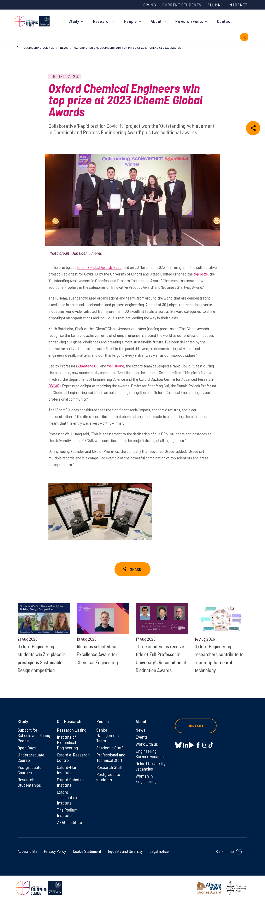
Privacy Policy (55, 851)
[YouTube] (191, 745)
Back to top (225, 851)
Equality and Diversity (125, 851)
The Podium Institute (67, 812)
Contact (224, 21)
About (156, 21)
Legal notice (159, 851)
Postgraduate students (108, 776)
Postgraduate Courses (29, 769)
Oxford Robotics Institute (70, 782)
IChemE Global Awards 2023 (99, 267)
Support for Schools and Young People (34, 735)
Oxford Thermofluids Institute (69, 797)
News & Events (189, 21)
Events (142, 736)
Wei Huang (115, 365)
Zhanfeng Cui (88, 365)
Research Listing (71, 729)
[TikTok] (210, 745)
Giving (149, 4)
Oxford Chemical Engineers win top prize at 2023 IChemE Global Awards (127, 47)
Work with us (147, 744)
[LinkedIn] (185, 745)
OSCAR (53, 385)
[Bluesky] (178, 745)
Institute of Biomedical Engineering (67, 742)
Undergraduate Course (31, 757)
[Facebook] (198, 745)
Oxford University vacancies (150, 766)
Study (74, 21)
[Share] (253, 128)
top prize (201, 273)
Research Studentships (29, 782)
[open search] (244, 37)
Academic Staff (109, 747)
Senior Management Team (107, 735)
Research (102, 21)
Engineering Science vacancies (151, 753)
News (64, 47)
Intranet (237, 4)
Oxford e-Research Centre (73, 757)
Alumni (214, 4)
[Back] (18, 46)
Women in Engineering (146, 778)
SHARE (135, 569)
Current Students (181, 4)
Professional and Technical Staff (110, 757)
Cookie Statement (87, 851)
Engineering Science (39, 47)
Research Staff (109, 767)
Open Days (27, 747)
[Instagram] (204, 745)
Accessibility (27, 851)
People (130, 21)
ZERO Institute (69, 822)
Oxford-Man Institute (67, 769)
